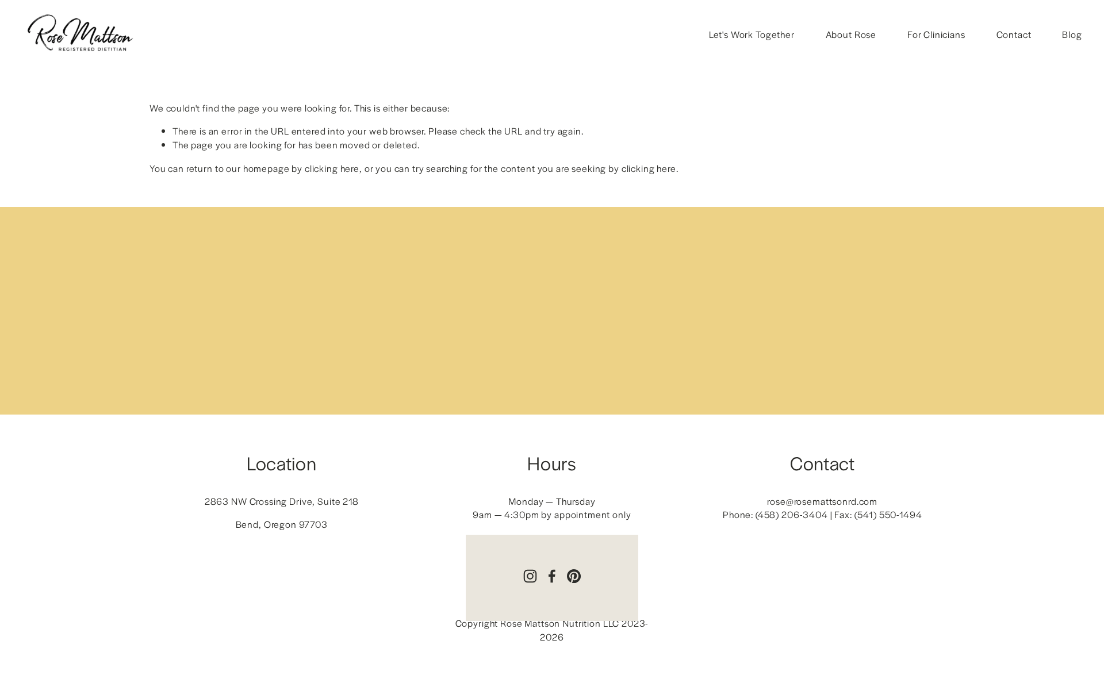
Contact (1014, 34)
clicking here (332, 168)
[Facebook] (552, 576)
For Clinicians (936, 34)
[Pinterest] (574, 576)
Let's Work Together (752, 34)
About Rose (851, 34)
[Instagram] (530, 576)
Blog (1072, 34)
